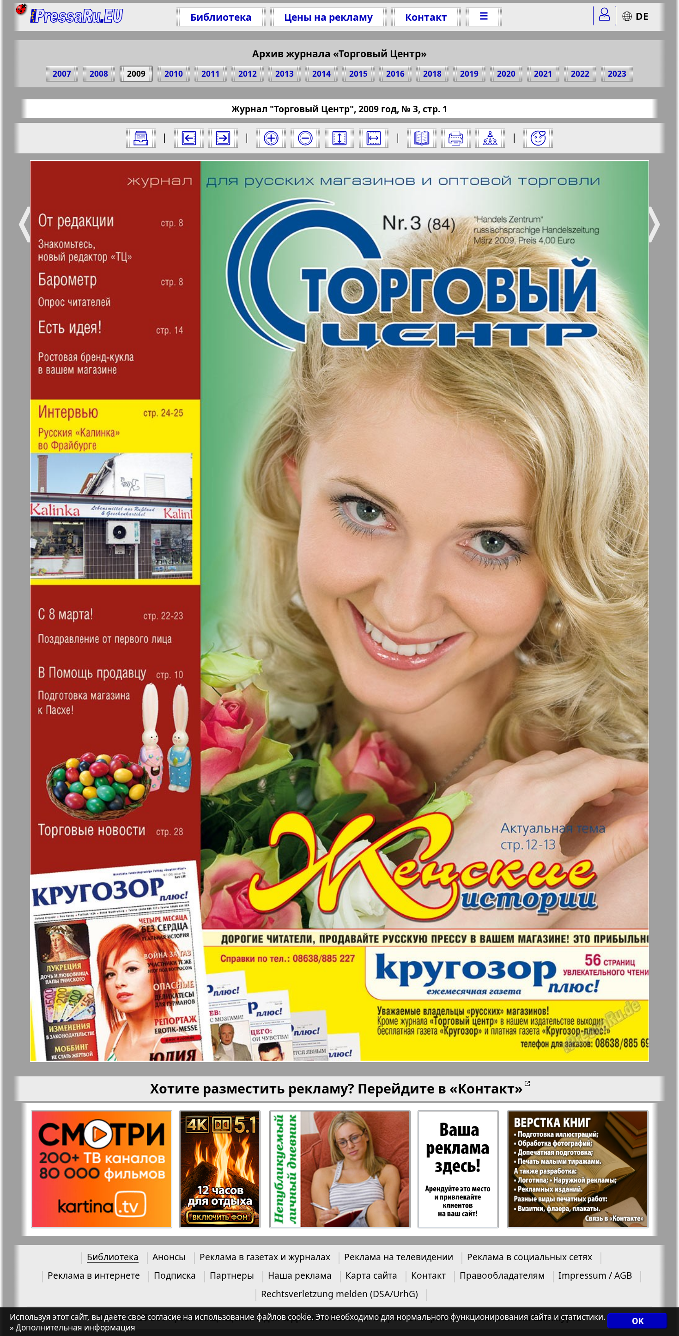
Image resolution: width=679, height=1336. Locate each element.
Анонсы (169, 1257)
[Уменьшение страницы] (305, 138)
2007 (62, 73)
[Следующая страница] (223, 138)
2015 (358, 73)
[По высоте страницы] (339, 138)
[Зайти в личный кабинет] (604, 15)
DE (642, 16)
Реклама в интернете (94, 1275)
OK (637, 1321)
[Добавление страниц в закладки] (538, 138)
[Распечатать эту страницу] (456, 138)
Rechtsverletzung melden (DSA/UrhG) (339, 1293)
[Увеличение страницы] (271, 138)
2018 (432, 73)
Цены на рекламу (328, 17)
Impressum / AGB (595, 1275)
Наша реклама (300, 1275)
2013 (284, 73)
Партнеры (232, 1275)
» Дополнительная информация (72, 1327)
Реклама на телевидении (398, 1257)
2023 (617, 73)
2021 (543, 73)
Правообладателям (502, 1275)
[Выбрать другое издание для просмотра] (141, 138)
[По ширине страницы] (373, 138)
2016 (395, 73)
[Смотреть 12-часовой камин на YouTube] (220, 1169)
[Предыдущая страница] (189, 138)
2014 (321, 73)
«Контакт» (486, 1088)
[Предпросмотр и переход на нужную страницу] (421, 138)
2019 (469, 73)
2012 (247, 73)
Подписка (175, 1275)
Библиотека (221, 17)
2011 (210, 73)
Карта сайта (371, 1275)
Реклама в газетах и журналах (265, 1257)
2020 (506, 73)
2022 (580, 73)
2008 (99, 73)
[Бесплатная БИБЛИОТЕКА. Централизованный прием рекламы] (77, 17)
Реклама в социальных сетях (529, 1257)
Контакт (426, 17)
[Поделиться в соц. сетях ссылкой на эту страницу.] (490, 138)
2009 (136, 73)
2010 (173, 73)
